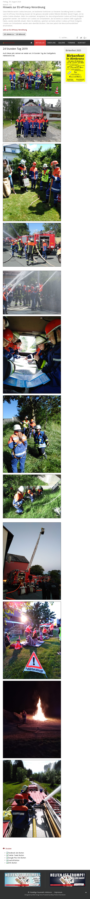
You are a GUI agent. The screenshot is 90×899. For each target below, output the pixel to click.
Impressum (58, 892)
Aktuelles (40, 43)
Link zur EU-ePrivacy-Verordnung (15, 30)
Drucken (8, 849)
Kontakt (82, 43)
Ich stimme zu (9, 34)
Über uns (51, 43)
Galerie (61, 43)
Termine (71, 43)
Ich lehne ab (20, 34)
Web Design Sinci (37, 895)
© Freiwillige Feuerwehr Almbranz (40, 892)
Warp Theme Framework (58, 895)
